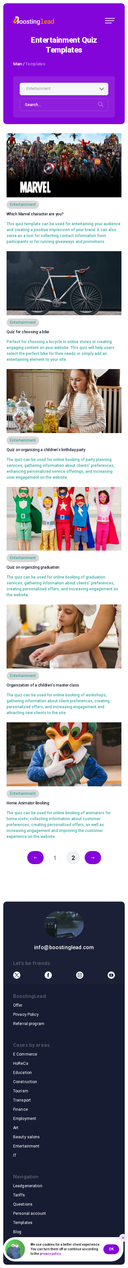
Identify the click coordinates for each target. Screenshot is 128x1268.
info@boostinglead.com (64, 947)
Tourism (20, 1091)
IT (14, 1155)
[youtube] (111, 975)
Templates (22, 1222)
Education (22, 1072)
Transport (22, 1100)
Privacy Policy (26, 1014)
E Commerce (25, 1054)
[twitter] (16, 975)
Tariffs (19, 1195)
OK (111, 1249)
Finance (20, 1109)
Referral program (28, 1023)
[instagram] (79, 975)
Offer (18, 1005)
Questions (22, 1204)
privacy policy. (50, 1254)
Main (17, 63)
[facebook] (48, 975)
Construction (25, 1082)
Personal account (29, 1213)
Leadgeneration (27, 1186)
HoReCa (20, 1063)
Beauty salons (26, 1137)
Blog (17, 1232)
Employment (24, 1118)
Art (15, 1128)
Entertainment (26, 1146)
